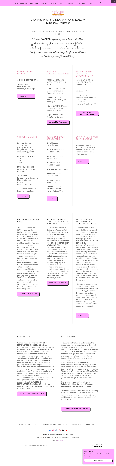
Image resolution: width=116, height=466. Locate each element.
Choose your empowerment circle (87, 113)
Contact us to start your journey (32, 393)
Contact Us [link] (69, 3)
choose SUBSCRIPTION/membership (58, 122)
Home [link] (16, 3)
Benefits (52, 198)
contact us (82, 161)
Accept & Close (98, 460)
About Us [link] (23, 3)
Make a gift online (26, 96)
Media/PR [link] (53, 3)
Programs (23, 196)
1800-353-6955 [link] (60, 440)
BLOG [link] (60, 3)
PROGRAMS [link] (43, 3)
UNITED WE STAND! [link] (78, 424)
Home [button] (21, 424)
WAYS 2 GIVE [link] (34, 3)
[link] (58, 13)
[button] (91, 3)
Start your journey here (28, 293)
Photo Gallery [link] (81, 3)
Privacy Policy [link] (91, 424)
